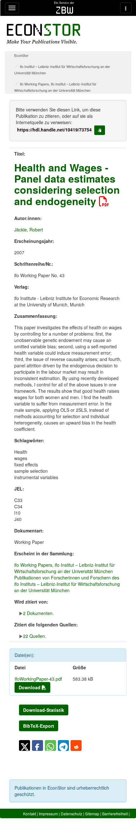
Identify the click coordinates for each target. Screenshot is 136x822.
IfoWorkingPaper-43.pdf (38, 679)
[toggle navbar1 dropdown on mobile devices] (12, 8)
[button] (24, 745)
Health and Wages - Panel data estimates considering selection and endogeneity (67, 184)
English (123, 819)
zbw (65, 10)
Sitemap (92, 813)
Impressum (48, 813)
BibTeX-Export (38, 726)
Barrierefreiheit (115, 813)
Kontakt (29, 813)
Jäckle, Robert (28, 229)
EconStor (21, 55)
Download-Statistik (43, 710)
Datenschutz (71, 813)
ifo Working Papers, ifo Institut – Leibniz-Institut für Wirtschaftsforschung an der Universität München (64, 568)
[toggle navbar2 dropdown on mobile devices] (126, 8)
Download (30, 687)
